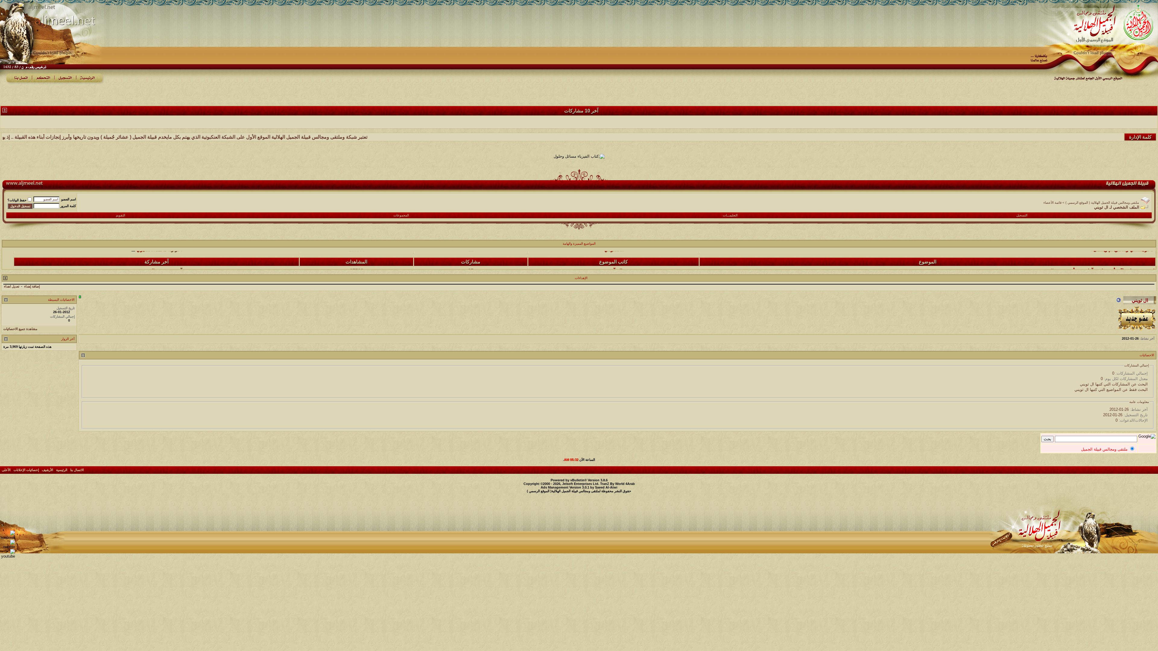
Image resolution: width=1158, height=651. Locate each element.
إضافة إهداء (32, 286)
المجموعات (401, 215)
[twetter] (7, 547)
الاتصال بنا (77, 470)
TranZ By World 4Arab (617, 484)
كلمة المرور (68, 206)
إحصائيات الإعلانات (26, 470)
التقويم (120, 215)
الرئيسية (61, 470)
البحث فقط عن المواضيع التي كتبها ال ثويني (1111, 389)
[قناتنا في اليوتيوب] (7, 556)
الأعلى (6, 470)
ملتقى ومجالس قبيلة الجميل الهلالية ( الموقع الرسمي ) (1102, 202)
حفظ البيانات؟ (17, 200)
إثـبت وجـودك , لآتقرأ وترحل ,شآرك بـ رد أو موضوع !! (1102, 258)
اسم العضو (68, 199)
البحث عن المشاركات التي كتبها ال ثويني (1114, 384)
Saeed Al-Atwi (606, 487)
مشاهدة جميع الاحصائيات (20, 329)
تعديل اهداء (11, 286)
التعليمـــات (730, 215)
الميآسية (614, 258)
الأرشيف (47, 470)
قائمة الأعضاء (1052, 202)
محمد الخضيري (151, 258)
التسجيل (1021, 215)
